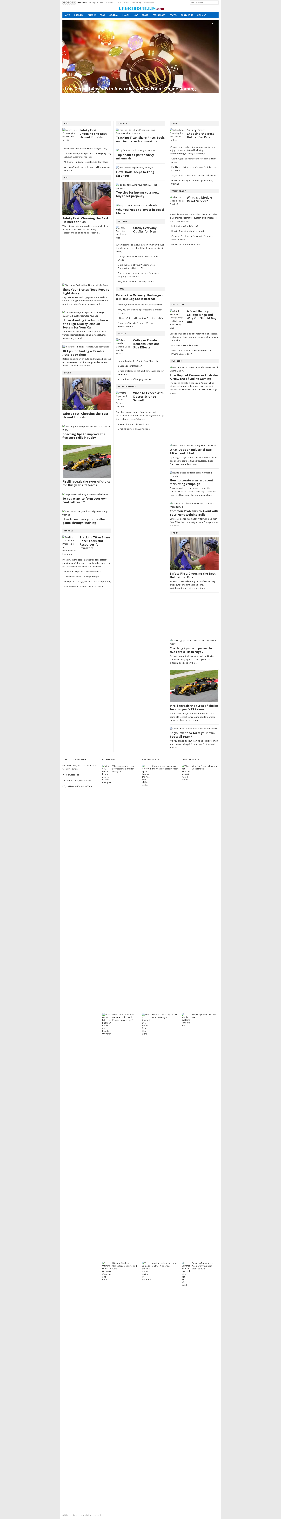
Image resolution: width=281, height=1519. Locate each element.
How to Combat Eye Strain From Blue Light (138, 360)
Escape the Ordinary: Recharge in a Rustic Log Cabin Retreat (140, 297)
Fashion (122, 221)
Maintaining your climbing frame (133, 423)
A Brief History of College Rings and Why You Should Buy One (201, 316)
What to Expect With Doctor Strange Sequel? (148, 396)
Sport (145, 15)
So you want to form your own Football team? (84, 500)
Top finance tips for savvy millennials (82, 571)
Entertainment (127, 386)
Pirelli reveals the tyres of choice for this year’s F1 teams (86, 483)
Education (177, 304)
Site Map (201, 15)
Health (125, 15)
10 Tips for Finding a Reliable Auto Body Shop (86, 161)
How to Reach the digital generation (188, 231)
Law (136, 15)
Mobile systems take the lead (185, 244)
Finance (92, 15)
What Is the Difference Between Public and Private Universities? (123, 1017)
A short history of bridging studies (134, 379)
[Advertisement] (140, 107)
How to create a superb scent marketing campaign (191, 482)
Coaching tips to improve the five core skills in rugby (83, 436)
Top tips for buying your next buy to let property (87, 581)
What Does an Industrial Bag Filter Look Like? (191, 451)
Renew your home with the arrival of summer (140, 304)
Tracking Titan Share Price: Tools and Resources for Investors (95, 543)
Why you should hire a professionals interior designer (123, 768)
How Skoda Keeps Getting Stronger (81, 576)
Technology (159, 15)
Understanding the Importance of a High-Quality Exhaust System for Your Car (85, 323)
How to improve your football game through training (84, 521)
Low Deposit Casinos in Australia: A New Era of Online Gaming (130, 89)
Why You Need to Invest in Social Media (83, 586)
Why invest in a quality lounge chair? (136, 281)
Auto (67, 15)
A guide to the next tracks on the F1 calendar (164, 1264)
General (113, 15)
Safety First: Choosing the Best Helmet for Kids (108, 2)
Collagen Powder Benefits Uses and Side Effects (146, 343)
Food (102, 15)
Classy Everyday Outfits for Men (144, 229)
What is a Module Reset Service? (199, 199)
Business (78, 15)
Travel (173, 15)
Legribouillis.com (76, 1515)
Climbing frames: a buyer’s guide (134, 428)
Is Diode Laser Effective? (130, 365)
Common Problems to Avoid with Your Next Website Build (194, 513)
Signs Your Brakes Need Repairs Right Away (85, 148)
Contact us (187, 15)
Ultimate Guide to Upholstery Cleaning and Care (141, 318)
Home (121, 289)
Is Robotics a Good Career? (184, 226)
